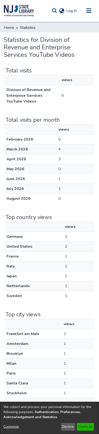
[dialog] (49, 418)
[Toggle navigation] (88, 10)
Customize (11, 426)
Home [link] (9, 27)
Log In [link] (71, 10)
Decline (68, 426)
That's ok (85, 426)
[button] (19, 11)
